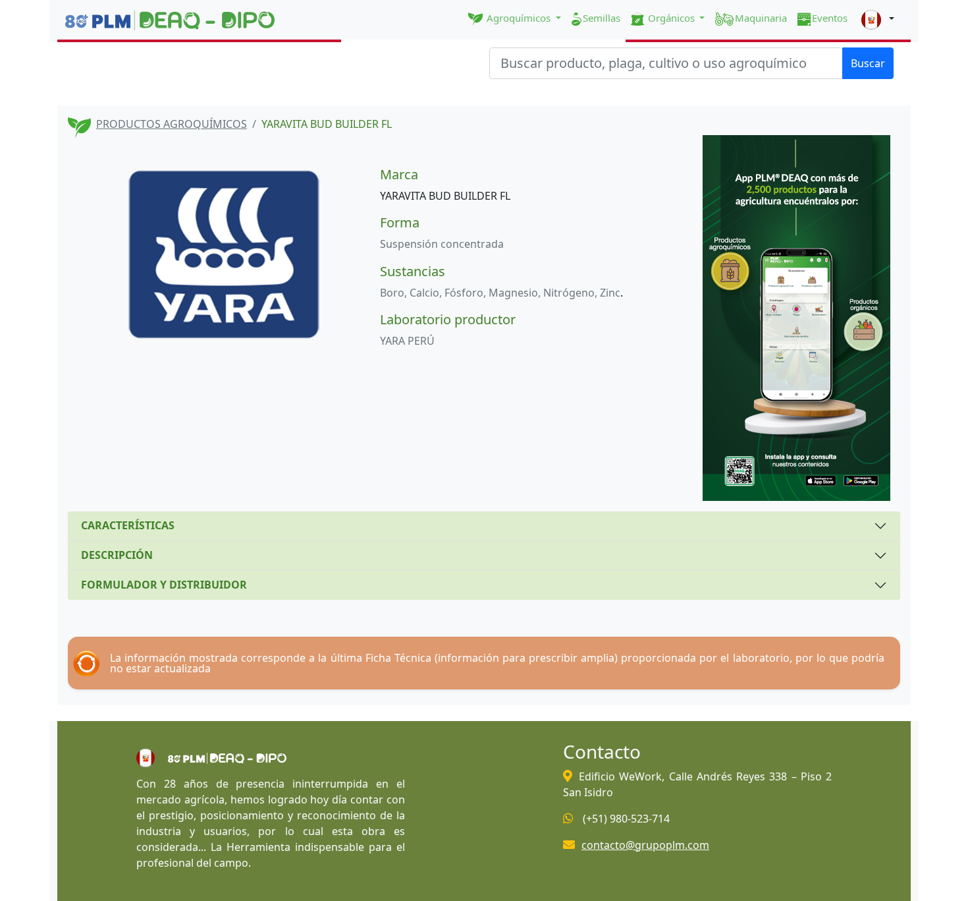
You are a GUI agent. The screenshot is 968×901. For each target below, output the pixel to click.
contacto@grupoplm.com (645, 845)
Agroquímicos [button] (518, 17)
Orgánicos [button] (671, 17)
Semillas (601, 17)
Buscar (868, 63)
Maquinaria (761, 17)
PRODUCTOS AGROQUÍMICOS (171, 124)
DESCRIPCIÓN (117, 555)
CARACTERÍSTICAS (128, 525)
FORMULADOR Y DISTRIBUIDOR (164, 584)
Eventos (829, 17)
